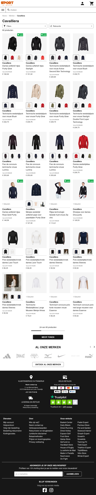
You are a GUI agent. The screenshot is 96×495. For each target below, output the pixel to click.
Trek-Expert (82, 444)
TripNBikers (82, 450)
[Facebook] (44, 490)
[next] (94, 347)
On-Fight (64, 458)
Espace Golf (65, 433)
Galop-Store (65, 439)
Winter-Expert (83, 456)
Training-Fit (82, 442)
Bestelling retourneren (12, 430)
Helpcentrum (8, 425)
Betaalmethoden (36, 436)
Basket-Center (66, 422)
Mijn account (8, 422)
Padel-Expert (83, 422)
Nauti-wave (65, 456)
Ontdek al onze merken (48, 364)
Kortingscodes (9, 433)
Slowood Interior (84, 430)
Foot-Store (64, 436)
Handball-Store (66, 444)
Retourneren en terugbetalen (41, 430)
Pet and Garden (84, 428)
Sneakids (81, 439)
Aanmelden (72, 474)
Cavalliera (6, 63)
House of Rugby (67, 447)
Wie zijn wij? (34, 422)
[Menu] (3, 10)
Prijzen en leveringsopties (39, 439)
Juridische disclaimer (38, 433)
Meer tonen (48, 337)
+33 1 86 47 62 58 (31, 392)
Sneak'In (81, 436)
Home (4, 15)
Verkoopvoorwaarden (38, 428)
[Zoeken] (8, 10)
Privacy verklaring (36, 442)
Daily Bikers (65, 425)
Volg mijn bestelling (11, 428)
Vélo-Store (82, 453)
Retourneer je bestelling (30, 407)
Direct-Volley (65, 430)
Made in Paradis (67, 453)
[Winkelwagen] (91, 3)
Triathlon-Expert (84, 447)
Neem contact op (31, 385)
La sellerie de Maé (68, 450)
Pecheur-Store (83, 425)
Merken (12, 15)
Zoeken (13, 10)
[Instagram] (51, 490)
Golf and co (65, 442)
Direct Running (66, 428)
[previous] (90, 347)
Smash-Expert (83, 433)
